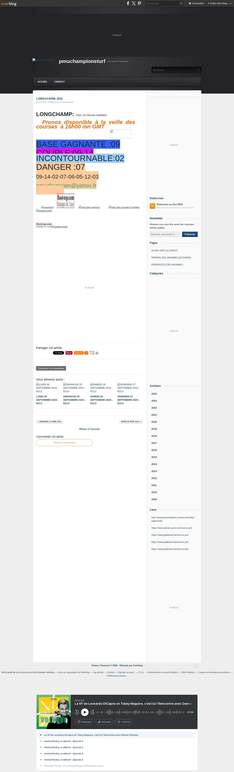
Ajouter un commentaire (64, 442)
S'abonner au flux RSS (170, 204)
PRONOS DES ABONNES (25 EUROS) (171, 257)
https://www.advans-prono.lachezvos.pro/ (171, 528)
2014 (154, 464)
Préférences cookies (116, 676)
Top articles (98, 672)
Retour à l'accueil (89, 429)
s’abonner (86, 722)
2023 (154, 400)
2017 (154, 443)
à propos (126, 722)
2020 (154, 422)
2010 (154, 492)
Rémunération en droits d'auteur (163, 672)
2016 (154, 450)
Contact (59, 82)
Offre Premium (188, 672)
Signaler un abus (126, 672)
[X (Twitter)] (134, 3)
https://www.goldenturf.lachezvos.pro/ (170, 535)
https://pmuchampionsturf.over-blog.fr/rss (175, 207)
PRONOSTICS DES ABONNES (167, 264)
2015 (154, 457)
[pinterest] (139, 3)
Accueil (42, 82)
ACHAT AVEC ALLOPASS (164, 250)
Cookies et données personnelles (214, 672)
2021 (154, 414)
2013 (154, 471)
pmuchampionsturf (82, 61)
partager (106, 722)
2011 (154, 485)
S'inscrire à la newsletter (51, 368)
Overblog (138, 665)
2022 (154, 407)
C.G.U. (141, 672)
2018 (154, 436)
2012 (154, 478)
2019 (154, 429)
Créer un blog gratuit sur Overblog (73, 672)
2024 (154, 393)
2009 (154, 499)
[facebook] (128, 3)
